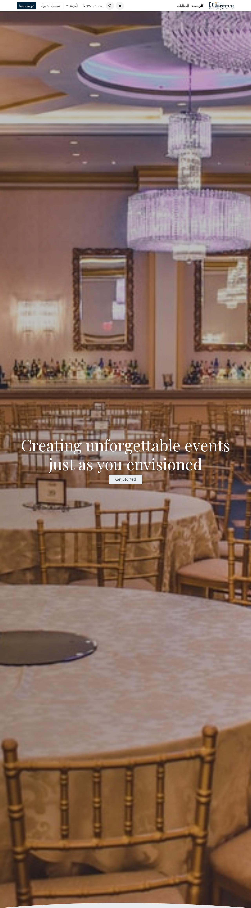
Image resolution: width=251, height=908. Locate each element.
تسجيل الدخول (50, 6)
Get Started (125, 479)
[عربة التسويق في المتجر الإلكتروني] (120, 6)
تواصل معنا (26, 6)
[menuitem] (197, 6)
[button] (110, 6)
